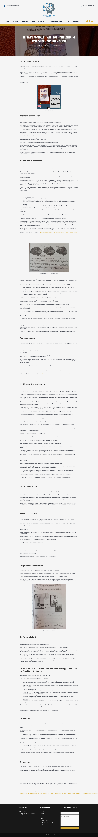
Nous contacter (87, 6)
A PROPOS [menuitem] (15, 21)
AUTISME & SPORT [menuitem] (42, 21)
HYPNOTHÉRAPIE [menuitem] (25, 21)
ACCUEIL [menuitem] (8, 21)
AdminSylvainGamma (48, 45)
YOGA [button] (33, 21)
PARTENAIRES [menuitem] (75, 21)
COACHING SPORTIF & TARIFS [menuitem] (56, 21)
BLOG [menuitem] (68, 21)
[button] (70, 828)
